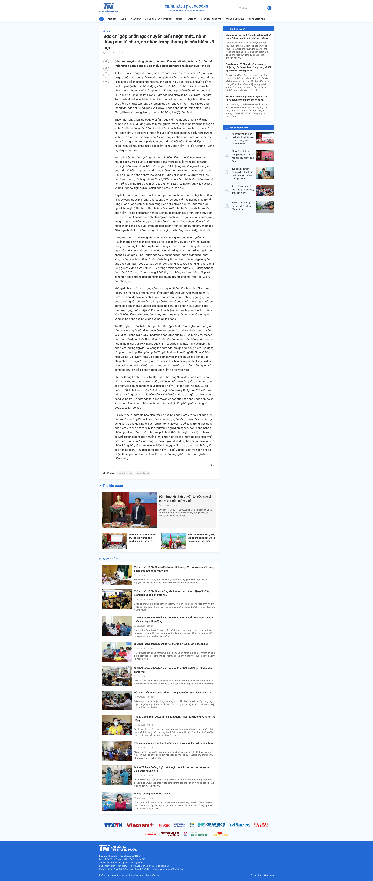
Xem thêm (110, 558)
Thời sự (112, 19)
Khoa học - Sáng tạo (211, 19)
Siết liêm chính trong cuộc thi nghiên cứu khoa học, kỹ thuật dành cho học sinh (246, 98)
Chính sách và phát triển (158, 19)
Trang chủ (256, 875)
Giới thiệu (269, 875)
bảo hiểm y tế (143, 473)
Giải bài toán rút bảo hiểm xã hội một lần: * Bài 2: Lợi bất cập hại (171, 643)
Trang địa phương (235, 19)
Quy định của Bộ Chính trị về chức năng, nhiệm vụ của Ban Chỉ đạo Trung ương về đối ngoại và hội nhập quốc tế (248, 67)
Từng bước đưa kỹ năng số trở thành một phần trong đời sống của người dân (243, 173)
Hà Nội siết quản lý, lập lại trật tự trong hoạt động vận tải (243, 206)
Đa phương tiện (257, 19)
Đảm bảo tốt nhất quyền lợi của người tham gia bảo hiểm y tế (185, 498)
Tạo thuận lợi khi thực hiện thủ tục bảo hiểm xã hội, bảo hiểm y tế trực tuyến (142, 537)
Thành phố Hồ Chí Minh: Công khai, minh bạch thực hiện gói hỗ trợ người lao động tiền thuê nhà (172, 593)
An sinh (107, 30)
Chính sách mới (237, 28)
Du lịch (179, 19)
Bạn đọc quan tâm (238, 127)
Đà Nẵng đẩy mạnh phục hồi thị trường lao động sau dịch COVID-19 (172, 692)
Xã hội (123, 19)
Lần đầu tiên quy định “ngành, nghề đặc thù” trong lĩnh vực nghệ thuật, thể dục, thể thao (248, 36)
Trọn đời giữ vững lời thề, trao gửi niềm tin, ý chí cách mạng (243, 189)
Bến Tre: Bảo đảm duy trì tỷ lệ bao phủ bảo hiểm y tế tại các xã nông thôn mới (201, 537)
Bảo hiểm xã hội (125, 473)
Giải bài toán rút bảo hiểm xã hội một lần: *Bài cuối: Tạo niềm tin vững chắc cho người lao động (174, 619)
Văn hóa (192, 19)
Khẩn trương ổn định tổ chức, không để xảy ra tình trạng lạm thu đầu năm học (242, 138)
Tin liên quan (113, 485)
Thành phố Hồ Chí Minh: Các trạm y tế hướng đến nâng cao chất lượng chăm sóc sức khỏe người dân (174, 568)
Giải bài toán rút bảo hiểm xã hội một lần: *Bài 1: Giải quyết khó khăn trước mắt (173, 669)
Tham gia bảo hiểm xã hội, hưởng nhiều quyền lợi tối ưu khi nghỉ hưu (173, 742)
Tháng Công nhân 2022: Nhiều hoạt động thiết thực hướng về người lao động (174, 718)
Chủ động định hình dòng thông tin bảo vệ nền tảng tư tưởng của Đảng (243, 156)
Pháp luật (136, 19)
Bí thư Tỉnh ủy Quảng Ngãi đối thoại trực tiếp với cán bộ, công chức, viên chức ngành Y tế (173, 769)
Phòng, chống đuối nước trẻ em (152, 793)
